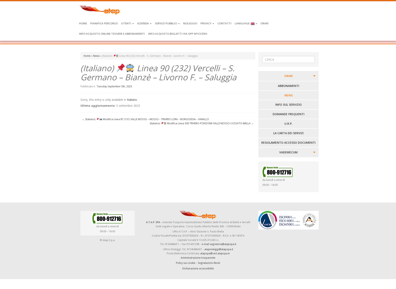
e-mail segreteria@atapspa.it (219, 244)
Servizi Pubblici (166, 23)
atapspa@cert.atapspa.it (215, 253)
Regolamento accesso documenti (288, 142)
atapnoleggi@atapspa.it (218, 249)
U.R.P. (288, 124)
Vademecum (288, 152)
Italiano (132, 100)
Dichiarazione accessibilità (198, 268)
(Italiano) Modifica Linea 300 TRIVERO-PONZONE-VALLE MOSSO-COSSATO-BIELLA (201, 123)
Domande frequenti (288, 114)
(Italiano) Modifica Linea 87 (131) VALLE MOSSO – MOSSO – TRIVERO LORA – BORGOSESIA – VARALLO (145, 119)
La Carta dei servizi (288, 133)
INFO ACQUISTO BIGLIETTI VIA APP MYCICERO (177, 34)
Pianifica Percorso (104, 23)
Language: (243, 23)
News (96, 55)
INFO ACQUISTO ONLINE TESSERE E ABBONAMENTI (112, 34)
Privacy (206, 23)
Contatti (224, 23)
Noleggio (190, 23)
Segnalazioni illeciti (209, 262)
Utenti (126, 23)
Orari (264, 23)
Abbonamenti (288, 86)
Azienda (143, 23)
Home (83, 23)
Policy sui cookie (185, 262)
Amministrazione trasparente (198, 257)
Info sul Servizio (288, 105)
